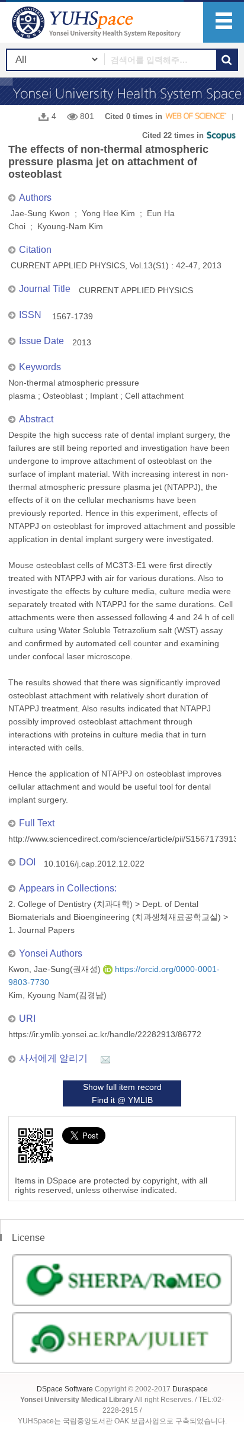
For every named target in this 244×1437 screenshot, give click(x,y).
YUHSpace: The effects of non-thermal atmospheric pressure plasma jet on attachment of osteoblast (98, 22)
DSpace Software (65, 1389)
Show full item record (122, 1087)
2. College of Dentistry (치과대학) (70, 904)
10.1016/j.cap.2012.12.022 (94, 863)
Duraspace (190, 1389)
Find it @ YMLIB (122, 1100)
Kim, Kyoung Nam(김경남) (57, 995)
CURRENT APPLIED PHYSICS (136, 290)
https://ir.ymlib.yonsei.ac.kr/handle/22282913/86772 (104, 1034)
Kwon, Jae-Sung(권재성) (55, 969)
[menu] (223, 22)
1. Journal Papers (41, 930)
